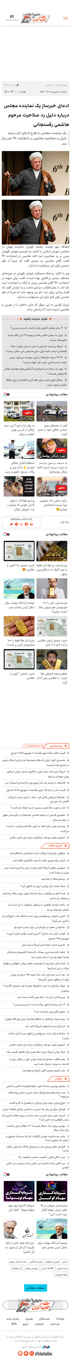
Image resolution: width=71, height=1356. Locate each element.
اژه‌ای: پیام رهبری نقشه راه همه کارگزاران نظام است (39, 860)
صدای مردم (13, 1319)
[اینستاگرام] (31, 1353)
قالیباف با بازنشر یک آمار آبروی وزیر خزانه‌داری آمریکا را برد (35, 783)
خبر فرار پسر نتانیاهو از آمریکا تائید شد (45, 1026)
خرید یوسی (62, 1268)
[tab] (58, 746)
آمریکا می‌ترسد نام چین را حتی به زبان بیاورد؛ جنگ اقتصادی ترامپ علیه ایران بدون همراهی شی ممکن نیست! (36, 348)
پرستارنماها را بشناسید (53, 879)
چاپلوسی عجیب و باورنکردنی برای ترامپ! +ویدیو (39, 927)
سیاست (49, 85)
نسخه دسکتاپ (36, 1287)
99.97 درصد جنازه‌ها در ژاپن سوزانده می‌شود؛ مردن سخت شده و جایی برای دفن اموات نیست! (38, 360)
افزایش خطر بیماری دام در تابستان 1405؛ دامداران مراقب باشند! (37, 1149)
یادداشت (55, 1324)
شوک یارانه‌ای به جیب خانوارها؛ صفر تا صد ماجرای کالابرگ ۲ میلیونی (36, 988)
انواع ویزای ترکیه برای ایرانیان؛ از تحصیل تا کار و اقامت (37, 1103)
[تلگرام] (20, 1353)
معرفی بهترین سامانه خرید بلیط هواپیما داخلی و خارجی (35, 1086)
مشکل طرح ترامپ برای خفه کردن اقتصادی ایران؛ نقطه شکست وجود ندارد (36, 382)
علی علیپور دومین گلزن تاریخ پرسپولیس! (43, 1070)
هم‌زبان (29, 1319)
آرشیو (25, 1324)
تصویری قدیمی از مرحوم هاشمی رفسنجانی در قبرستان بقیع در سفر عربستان (36, 817)
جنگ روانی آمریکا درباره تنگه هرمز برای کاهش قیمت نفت (35, 1052)
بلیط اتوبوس (61, 1275)
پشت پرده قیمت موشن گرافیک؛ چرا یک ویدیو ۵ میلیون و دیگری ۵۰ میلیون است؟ (37, 1138)
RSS (14, 1324)
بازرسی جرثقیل (52, 1262)
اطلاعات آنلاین (35, 18)
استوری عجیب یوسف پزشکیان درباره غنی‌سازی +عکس (37, 837)
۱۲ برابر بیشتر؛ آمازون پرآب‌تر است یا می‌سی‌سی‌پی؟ (37, 328)
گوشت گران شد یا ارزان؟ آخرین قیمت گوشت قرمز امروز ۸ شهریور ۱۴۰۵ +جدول (38, 936)
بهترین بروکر (31, 1268)
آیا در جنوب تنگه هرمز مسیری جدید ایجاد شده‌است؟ (37, 808)
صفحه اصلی (61, 85)
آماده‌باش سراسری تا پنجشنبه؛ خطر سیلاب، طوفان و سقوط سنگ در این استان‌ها (36, 966)
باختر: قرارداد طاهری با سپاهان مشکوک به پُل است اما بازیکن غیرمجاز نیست (38, 907)
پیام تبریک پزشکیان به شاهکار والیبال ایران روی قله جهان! (35, 1019)
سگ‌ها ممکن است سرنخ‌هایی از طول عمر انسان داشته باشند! (38, 1036)
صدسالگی (44, 1319)
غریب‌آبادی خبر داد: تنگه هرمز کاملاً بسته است (41, 997)
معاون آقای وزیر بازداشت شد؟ (49, 1012)
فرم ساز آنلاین (36, 1262)
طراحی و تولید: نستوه (32, 1347)
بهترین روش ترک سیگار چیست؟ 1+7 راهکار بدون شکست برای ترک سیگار (38, 1128)
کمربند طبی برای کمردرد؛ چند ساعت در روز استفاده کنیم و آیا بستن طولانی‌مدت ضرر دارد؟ (35, 1117)
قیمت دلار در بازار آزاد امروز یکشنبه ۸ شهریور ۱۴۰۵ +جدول (35, 790)
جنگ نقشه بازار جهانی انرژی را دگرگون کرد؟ (42, 886)
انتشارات (39, 1324)
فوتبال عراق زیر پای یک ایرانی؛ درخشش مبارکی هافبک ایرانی (34, 1109)
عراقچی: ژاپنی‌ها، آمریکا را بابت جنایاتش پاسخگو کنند (37, 853)
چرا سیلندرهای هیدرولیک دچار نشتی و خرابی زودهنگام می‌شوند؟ (38, 1094)
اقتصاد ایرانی (47, 1268)
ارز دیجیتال (17, 1268)
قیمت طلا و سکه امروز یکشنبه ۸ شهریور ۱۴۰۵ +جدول (37, 753)
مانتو (65, 1262)
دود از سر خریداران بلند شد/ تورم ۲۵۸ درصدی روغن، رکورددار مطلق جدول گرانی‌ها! (39, 977)
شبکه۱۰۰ (60, 1319)
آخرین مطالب (56, 846)
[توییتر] (26, 1353)
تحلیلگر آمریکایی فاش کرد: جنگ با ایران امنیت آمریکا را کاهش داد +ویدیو (38, 799)
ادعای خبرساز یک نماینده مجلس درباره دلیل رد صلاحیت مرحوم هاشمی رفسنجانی (36, 115)
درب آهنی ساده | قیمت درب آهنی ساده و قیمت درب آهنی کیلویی (37, 1165)
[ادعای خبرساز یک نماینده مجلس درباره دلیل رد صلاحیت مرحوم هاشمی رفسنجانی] (35, 173)
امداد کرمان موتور (17, 1262)
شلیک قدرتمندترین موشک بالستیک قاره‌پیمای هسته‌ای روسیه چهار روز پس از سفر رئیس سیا (38, 954)
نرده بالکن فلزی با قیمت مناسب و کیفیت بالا (42, 1157)
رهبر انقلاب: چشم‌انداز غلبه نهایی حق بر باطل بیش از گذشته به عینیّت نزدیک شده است (39, 1061)
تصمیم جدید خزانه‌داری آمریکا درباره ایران (43, 945)
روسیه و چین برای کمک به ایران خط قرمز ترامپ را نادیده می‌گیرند (37, 828)
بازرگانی (59, 1079)
